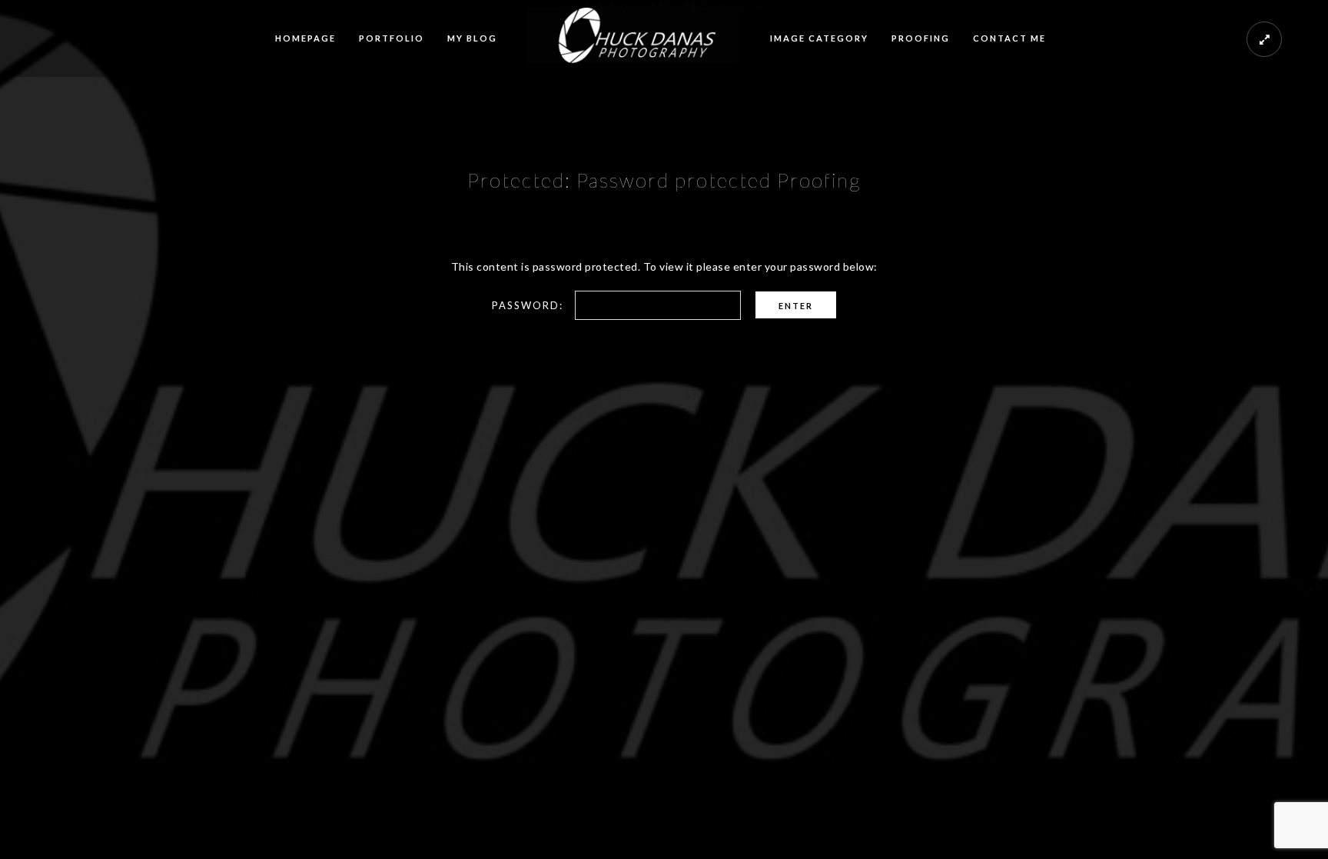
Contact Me (1009, 38)
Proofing (920, 38)
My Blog (472, 38)
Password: (529, 305)
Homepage (305, 38)
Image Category (819, 38)
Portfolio (391, 38)
